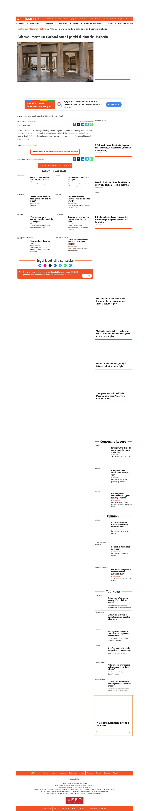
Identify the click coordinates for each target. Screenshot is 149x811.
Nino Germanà (116, 576)
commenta (58, 151)
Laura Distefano (73, 223)
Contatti (56, 808)
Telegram (41, 23)
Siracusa (113, 19)
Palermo (58, 19)
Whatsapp (26, 23)
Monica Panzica (73, 203)
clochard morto (31, 145)
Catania (65, 19)
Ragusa (105, 19)
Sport (102, 23)
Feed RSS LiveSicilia (78, 808)
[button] (96, 731)
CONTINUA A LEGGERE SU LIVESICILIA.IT (55, 165)
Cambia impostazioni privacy (98, 808)
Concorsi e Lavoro (119, 23)
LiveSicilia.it (22, 29)
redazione (33, 121)
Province (34, 29)
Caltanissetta (83, 19)
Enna (91, 19)
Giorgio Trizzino (117, 551)
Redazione (34, 182)
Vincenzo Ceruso (117, 529)
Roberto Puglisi (35, 203)
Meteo (68, 23)
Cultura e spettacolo (86, 23)
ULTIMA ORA (49, 19)
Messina (98, 19)
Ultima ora (55, 23)
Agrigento (73, 19)
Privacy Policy (46, 808)
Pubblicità (65, 808)
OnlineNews (99, 152)
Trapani (120, 19)
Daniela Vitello (116, 500)
